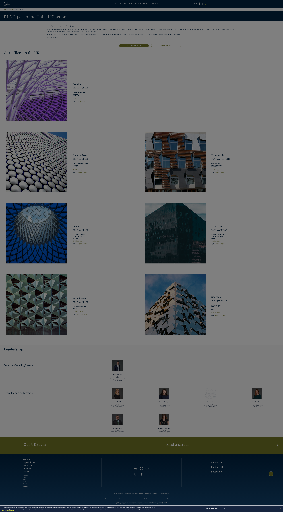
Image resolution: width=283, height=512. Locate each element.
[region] (141, 508)
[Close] (280, 508)
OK (224, 508)
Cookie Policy (10, 510)
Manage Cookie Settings (212, 508)
